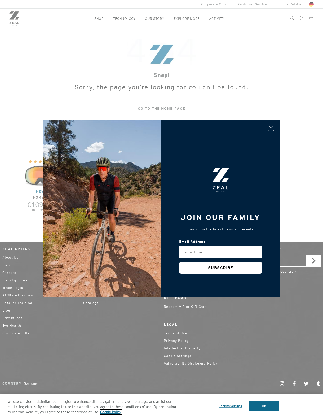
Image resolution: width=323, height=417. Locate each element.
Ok (264, 406)
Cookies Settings (230, 406)
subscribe (220, 267)
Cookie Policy (110, 412)
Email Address (192, 241)
